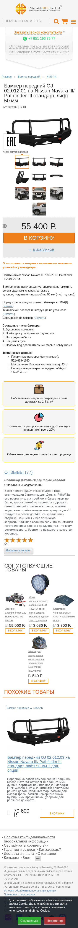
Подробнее (55, 920)
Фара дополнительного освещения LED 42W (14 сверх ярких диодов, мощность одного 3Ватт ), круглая (39, 609)
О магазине (46, 853)
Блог (26, 858)
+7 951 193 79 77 (41, 38)
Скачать (8, 314)
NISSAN (51, 76)
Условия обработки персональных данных (30, 890)
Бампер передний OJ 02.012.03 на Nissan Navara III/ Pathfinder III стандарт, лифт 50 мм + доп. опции (38, 764)
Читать (8, 306)
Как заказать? (50, 849)
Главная (7, 76)
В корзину (15, 630)
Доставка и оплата (19, 853)
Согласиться (29, 920)
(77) (18, 472)
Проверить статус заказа (19, 894)
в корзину (39, 238)
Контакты (11, 858)
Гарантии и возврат (19, 849)
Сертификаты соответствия (26, 845)
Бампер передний (29, 76)
